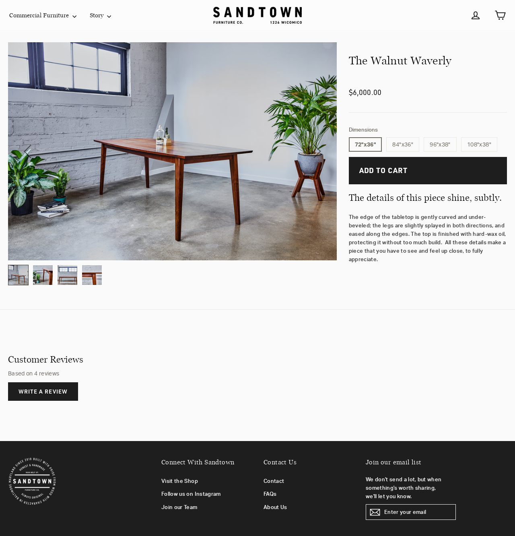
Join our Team (179, 507)
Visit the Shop (179, 481)
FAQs (270, 494)
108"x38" (479, 144)
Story (97, 15)
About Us (275, 507)
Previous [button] (27, 151)
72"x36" (365, 144)
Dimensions (363, 130)
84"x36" (402, 144)
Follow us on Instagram (191, 494)
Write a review (43, 391)
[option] (172, 151)
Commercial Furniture (39, 15)
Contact (274, 481)
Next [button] (317, 151)
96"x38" (440, 144)
